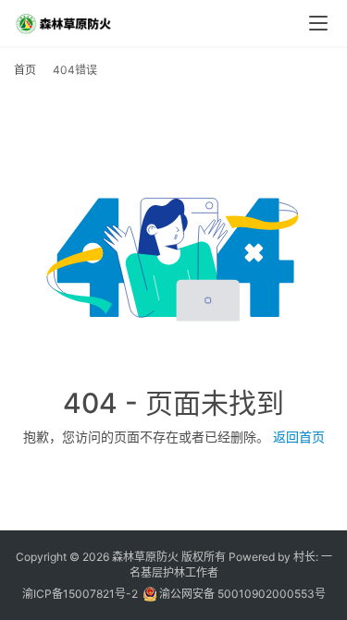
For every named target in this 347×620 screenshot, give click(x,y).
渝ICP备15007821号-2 (80, 594)
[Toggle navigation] (318, 23)
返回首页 (299, 436)
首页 (25, 70)
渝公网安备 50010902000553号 (241, 594)
